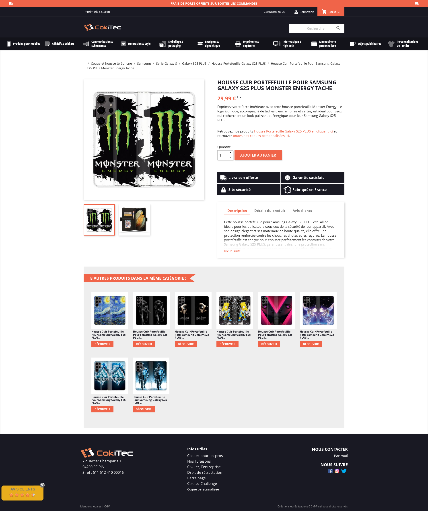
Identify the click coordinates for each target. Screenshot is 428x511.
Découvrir (102, 344)
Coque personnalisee (203, 489)
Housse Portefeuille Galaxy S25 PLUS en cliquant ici (293, 131)
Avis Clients (22, 489)
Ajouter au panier (258, 155)
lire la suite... (233, 251)
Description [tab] (237, 210)
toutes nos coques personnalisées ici (261, 135)
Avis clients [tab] (302, 210)
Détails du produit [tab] (269, 210)
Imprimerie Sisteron (97, 12)
